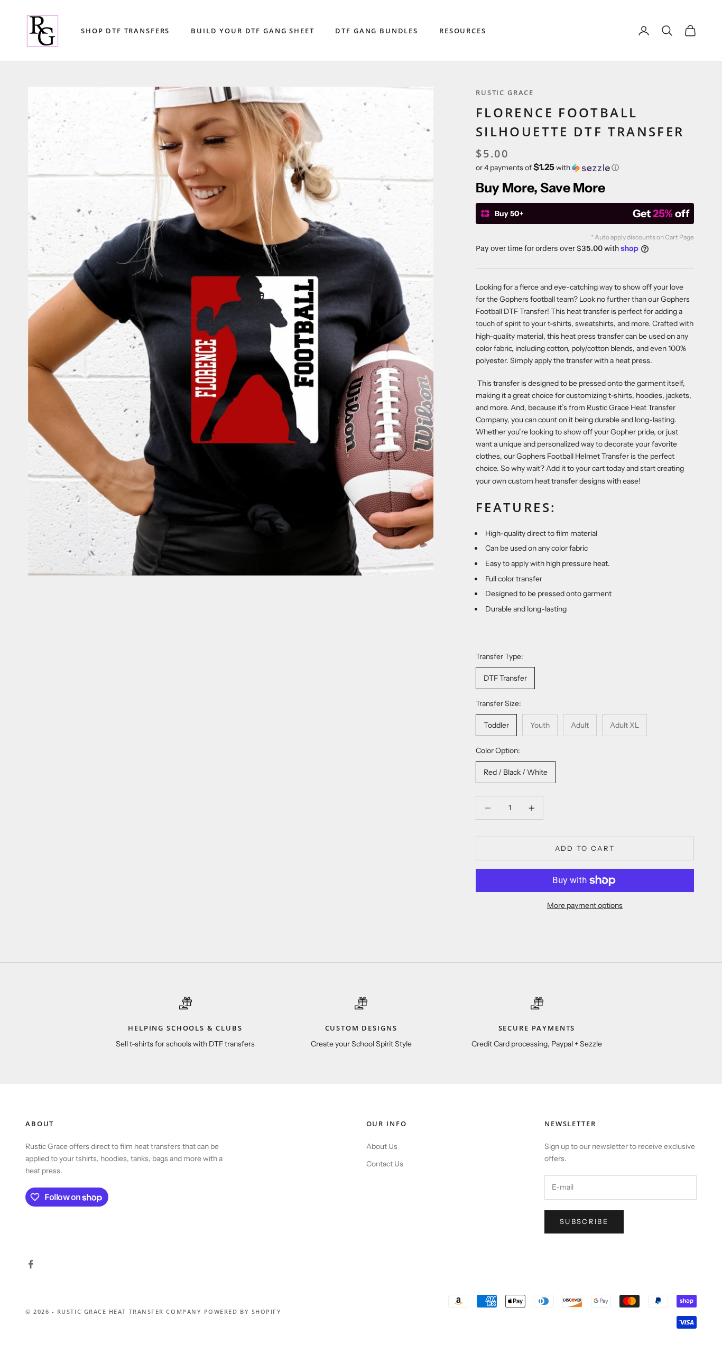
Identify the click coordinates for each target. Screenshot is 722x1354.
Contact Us (384, 1163)
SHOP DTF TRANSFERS (125, 30)
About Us (381, 1146)
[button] (585, 167)
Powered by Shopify (243, 1311)
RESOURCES (462, 30)
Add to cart (585, 848)
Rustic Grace (505, 92)
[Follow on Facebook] (30, 1264)
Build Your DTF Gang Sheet (252, 30)
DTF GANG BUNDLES (376, 30)
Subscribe (584, 1221)
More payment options (585, 905)
